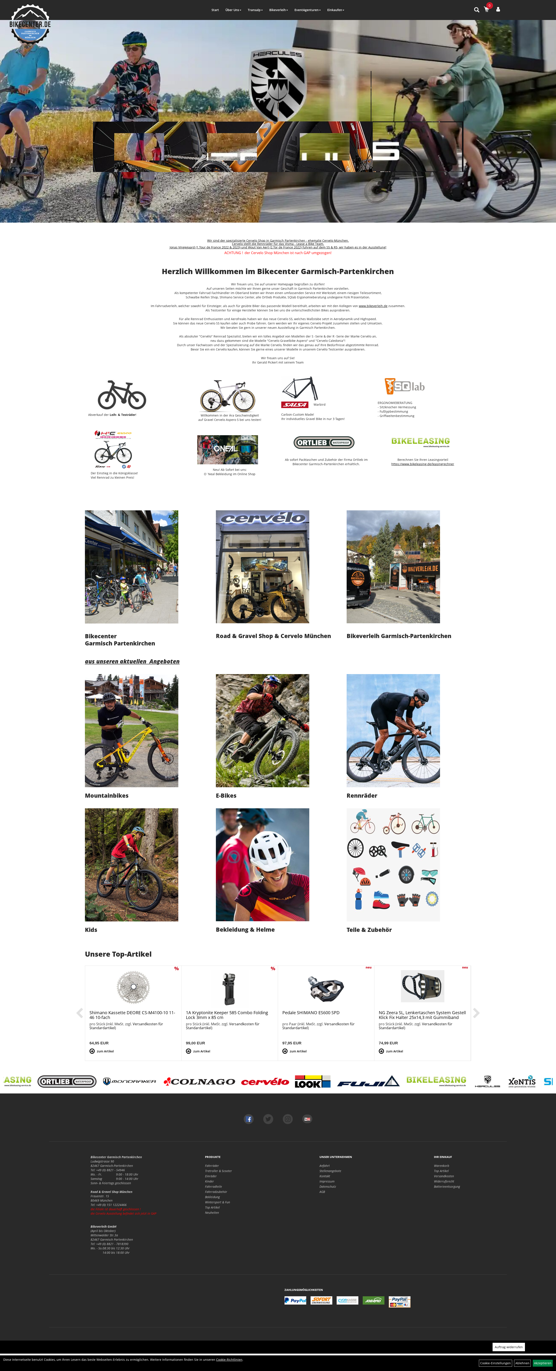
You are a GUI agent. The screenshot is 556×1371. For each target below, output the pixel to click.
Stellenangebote (330, 1171)
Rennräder (362, 795)
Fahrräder (212, 1166)
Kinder (209, 1181)
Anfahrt (324, 1166)
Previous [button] (79, 1013)
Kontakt (324, 1176)
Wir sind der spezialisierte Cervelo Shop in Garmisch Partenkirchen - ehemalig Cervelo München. (278, 240)
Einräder (211, 1176)
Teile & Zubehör (369, 930)
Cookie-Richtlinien (229, 1360)
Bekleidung (212, 1197)
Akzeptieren (542, 1363)
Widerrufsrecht (444, 1181)
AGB (322, 1192)
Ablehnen (522, 1363)
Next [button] (476, 1013)
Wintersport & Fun (217, 1202)
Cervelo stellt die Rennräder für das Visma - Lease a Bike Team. (278, 244)
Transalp (254, 10)
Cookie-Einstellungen (495, 1363)
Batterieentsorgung (447, 1186)
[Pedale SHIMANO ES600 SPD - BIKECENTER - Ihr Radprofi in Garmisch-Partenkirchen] (326, 989)
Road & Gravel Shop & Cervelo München (273, 636)
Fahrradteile (213, 1186)
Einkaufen (334, 10)
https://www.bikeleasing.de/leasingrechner (422, 464)
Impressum (326, 1181)
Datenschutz (327, 1186)
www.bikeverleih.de (373, 306)
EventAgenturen (307, 10)
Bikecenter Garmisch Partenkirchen (120, 639)
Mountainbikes (107, 795)
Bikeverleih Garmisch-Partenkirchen (399, 636)
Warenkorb (441, 1166)
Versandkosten (444, 1176)
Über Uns (232, 10)
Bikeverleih (277, 10)
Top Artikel (212, 1207)
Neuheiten (212, 1213)
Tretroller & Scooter (218, 1171)
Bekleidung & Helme (245, 929)
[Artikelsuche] (476, 10)
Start (215, 10)
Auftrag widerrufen (509, 1347)
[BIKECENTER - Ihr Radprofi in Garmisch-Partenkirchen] (30, 24)
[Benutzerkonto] (498, 9)
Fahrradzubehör (216, 1192)
